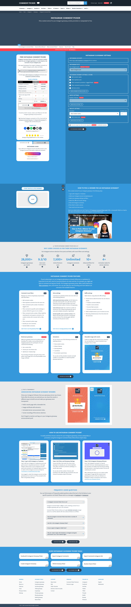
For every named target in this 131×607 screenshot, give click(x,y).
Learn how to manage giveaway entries (62, 329)
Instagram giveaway (39, 582)
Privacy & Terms (22, 591)
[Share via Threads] (34, 128)
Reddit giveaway (39, 597)
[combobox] (75, 3)
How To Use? (68, 47)
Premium (106, 3)
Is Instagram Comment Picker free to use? (57, 502)
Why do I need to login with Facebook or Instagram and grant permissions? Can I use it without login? (62, 533)
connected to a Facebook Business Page (30, 471)
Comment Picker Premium (73, 582)
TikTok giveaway (38, 589)
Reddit (83, 595)
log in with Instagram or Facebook (31, 75)
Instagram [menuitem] (29, 8)
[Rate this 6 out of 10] (33, 135)
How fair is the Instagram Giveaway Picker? (57, 523)
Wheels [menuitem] (68, 8)
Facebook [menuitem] (36, 8)
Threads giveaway (39, 593)
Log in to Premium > (36, 108)
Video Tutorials (54, 586)
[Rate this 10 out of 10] (38, 135)
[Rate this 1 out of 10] (26, 135)
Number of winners (73, 98)
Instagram (85, 495)
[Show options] (98, 69)
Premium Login (94, 3)
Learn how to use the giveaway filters (30, 329)
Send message (72, 542)
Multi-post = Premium (85, 67)
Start (32, 199)
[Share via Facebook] (25, 128)
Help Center (100, 3)
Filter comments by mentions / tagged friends (82, 82)
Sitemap (21, 593)
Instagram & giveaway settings (32, 76)
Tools (20, 589)
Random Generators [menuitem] (77, 8)
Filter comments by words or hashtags (81, 85)
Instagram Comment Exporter (26, 120)
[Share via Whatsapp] (31, 128)
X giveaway (37, 591)
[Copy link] (40, 128)
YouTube (84, 586)
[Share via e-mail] (37, 128)
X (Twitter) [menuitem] (55, 8)
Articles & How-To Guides (56, 589)
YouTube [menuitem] (43, 8)
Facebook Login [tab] (40, 143)
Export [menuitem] (62, 8)
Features (61, 47)
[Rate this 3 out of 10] (29, 135)
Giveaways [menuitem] (21, 8)
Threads (84, 593)
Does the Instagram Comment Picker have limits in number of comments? (62, 517)
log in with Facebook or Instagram (81, 61)
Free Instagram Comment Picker (26, 47)
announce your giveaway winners (92, 479)
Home (20, 582)
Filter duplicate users (77, 80)
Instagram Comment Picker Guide (99, 210)
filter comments (43, 285)
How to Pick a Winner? (40, 47)
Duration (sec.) (123, 111)
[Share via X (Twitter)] (28, 128)
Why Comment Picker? (52, 47)
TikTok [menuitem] (49, 8)
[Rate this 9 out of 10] (37, 135)
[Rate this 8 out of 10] (35, 135)
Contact (52, 591)
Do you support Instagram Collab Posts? (57, 528)
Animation (71, 111)
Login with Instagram (34, 154)
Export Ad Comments (40, 120)
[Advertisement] (65, 32)
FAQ (73, 47)
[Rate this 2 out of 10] (27, 135)
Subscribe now (39, 105)
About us (21, 584)
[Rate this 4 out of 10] (30, 135)
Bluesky (84, 597)
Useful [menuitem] (85, 8)
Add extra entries (76, 88)
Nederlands (101, 584)
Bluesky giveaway (39, 595)
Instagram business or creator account (36, 70)
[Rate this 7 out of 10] (34, 135)
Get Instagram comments (76, 129)
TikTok (83, 591)
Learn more (24, 105)
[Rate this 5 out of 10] (31, 135)
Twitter (84, 589)
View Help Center (57, 542)
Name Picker (38, 600)
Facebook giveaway (39, 584)
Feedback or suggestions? (32, 131)
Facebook (78, 495)
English (100, 582)
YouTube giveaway (39, 586)
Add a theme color (76, 117)
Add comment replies (77, 77)
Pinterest (84, 600)
